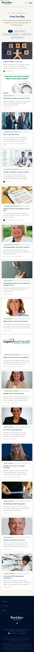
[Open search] (26, 3)
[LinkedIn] (17, 623)
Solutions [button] (5, 605)
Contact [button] (5, 610)
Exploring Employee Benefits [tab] (11, 34)
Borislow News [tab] (27, 34)
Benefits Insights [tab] (19, 31)
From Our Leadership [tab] (17, 37)
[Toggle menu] (30, 3)
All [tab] (10, 31)
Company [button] (5, 601)
